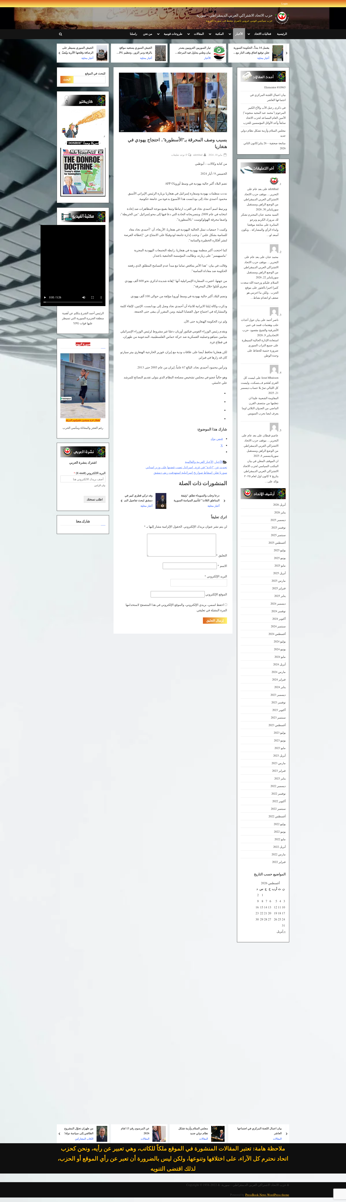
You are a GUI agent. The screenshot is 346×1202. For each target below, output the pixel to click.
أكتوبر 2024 (279, 619)
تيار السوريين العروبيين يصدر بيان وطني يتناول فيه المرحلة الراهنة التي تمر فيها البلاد (252, 50)
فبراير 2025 (279, 588)
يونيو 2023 (280, 740)
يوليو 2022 (280, 824)
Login (284, 3)
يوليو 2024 (280, 641)
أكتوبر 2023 (279, 710)
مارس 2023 (279, 763)
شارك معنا (83, 521)
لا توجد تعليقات (179, 155)
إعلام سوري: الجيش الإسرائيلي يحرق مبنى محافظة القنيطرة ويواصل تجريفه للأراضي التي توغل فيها (137, 498)
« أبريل (281, 931)
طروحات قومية (173, 34)
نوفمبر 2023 (278, 702)
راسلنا (133, 34)
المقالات (199, 34)
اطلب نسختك (95, 499)
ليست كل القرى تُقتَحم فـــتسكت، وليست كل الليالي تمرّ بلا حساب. (259, 383)
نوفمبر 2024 (278, 611)
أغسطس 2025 (277, 543)
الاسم (222, 566)
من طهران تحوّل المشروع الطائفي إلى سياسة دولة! (137, 1130)
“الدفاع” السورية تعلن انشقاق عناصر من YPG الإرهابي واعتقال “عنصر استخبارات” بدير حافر (74, 50)
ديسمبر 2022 (278, 786)
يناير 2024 (280, 687)
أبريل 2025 (279, 573)
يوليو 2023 (280, 733)
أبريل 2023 (279, 755)
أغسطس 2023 (277, 725)
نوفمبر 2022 (278, 794)
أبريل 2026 (279, 505)
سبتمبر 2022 (278, 809)
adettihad (197, 154)
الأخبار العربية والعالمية (199, 462)
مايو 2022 (280, 839)
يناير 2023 (280, 778)
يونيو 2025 (280, 558)
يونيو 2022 (280, 832)
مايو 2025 (280, 565)
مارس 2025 (279, 581)
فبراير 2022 (279, 862)
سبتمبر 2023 (278, 717)
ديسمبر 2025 (278, 520)
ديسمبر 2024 (278, 604)
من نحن (147, 34)
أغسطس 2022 (277, 816)
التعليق (221, 555)
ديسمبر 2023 (278, 695)
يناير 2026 (280, 512)
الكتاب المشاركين (143, 1138)
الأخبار (239, 34)
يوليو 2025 (280, 550)
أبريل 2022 (279, 847)
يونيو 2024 (280, 649)
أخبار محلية (205, 58)
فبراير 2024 (279, 679)
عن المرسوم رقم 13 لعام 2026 (193, 1130)
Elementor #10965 (275, 87)
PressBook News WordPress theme (267, 1195)
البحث (66, 79)
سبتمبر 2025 (278, 535)
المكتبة (219, 34)
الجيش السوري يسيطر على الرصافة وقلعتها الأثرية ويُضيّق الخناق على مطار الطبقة (135, 50)
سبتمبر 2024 (278, 626)
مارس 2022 (279, 854)
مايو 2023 (280, 748)
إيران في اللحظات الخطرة (76, 1131)
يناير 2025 (280, 596)
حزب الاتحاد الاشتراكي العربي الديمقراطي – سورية (234, 15)
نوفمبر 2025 (278, 527)
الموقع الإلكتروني (216, 594)
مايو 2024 (280, 657)
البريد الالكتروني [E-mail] (89, 473)
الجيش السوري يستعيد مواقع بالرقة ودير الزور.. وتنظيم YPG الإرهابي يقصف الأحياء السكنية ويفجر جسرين (193, 50)
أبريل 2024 (279, 664)
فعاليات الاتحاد (262, 34)
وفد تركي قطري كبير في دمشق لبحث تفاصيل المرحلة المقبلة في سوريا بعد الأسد (190, 498)
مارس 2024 (279, 672)
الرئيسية (282, 34)
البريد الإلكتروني (216, 576)
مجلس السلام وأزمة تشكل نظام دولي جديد (252, 1130)
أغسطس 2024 (277, 634)
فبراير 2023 (279, 771)
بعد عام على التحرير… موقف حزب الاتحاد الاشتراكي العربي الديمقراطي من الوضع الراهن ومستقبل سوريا (261, 199)
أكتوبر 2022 (279, 801)
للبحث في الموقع (95, 73)
